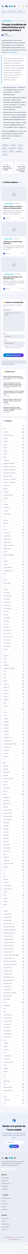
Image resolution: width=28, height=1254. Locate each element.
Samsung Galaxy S (8, 936)
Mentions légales (6, 1224)
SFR (4, 1002)
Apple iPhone (5, 1180)
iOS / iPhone (5, 1203)
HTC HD (5, 611)
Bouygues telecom (8, 495)
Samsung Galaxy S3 (8, 945)
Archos (5, 447)
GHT (4, 558)
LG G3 (5, 712)
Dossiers (5, 523)
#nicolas (20, 148)
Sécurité (4, 1206)
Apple (5, 444)
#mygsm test (12, 148)
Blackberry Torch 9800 (9, 479)
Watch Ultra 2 (6, 1081)
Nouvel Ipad (6, 851)
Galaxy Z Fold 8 (7, 542)
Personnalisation (7, 889)
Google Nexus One (8, 570)
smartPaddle (6, 1005)
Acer (4, 428)
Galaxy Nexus (7, 536)
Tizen (4, 1052)
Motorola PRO (7, 772)
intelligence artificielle (9, 668)
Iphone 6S (6, 699)
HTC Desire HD (7, 595)
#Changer (13, 145)
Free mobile (6, 532)
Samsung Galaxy (7, 920)
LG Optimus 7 (6, 737)
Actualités (5, 432)
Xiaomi (5, 1096)
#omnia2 (5, 151)
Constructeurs (7, 514)
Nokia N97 (6, 841)
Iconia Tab (6, 655)
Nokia (4, 794)
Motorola (5, 769)
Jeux (4, 703)
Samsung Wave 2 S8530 (9, 992)
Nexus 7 (5, 784)
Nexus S (5, 791)
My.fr (10, 6)
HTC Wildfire (6, 646)
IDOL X (5, 662)
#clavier (20, 145)
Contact (4, 1221)
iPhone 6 (5, 696)
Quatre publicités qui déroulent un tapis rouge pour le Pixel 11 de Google (13, 377)
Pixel (4, 895)
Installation (6, 665)
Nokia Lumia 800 (7, 813)
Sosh (4, 1040)
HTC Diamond (7, 605)
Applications (5, 1209)
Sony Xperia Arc (7, 1015)
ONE (4, 854)
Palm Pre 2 (6, 882)
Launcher (5, 706)
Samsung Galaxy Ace (8, 923)
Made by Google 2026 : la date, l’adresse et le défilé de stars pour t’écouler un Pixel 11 (12, 409)
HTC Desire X (7, 602)
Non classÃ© (6, 848)
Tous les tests (5, 1178)
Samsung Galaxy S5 (8, 951)
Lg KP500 (5, 728)
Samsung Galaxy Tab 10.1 (9, 961)
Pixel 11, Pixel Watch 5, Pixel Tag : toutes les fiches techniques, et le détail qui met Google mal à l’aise (12, 384)
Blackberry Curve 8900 (9, 469)
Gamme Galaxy (7, 548)
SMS (4, 1008)
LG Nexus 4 (6, 734)
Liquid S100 (6, 750)
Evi (4, 526)
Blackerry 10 (6, 485)
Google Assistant (7, 567)
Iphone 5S (6, 693)
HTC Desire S (6, 599)
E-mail (5, 340)
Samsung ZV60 (7, 996)
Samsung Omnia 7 (8, 974)
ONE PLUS (6, 857)
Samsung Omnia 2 (11, 10)
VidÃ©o (5, 1071)
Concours (5, 510)
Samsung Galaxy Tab (8, 958)
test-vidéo (6, 1049)
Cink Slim (5, 504)
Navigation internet (8, 778)
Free (4, 529)
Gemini (5, 551)
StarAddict (6, 1043)
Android (5, 438)
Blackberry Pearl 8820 (9, 473)
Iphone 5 (5, 690)
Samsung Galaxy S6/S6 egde (11, 955)
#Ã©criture (5, 145)
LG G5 (5, 715)
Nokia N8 (5, 825)
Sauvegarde (6, 999)
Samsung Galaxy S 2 (8, 939)
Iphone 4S (6, 687)
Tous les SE (6, 1059)
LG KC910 (5, 718)
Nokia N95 (6, 835)
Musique (5, 775)
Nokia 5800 (6, 797)
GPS (4, 573)
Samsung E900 (7, 914)
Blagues (5, 488)
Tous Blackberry (7, 1056)
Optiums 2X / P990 (8, 863)
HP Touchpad (7, 583)
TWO (4, 1065)
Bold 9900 (6, 492)
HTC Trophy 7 (7, 643)
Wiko (4, 1084)
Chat (4, 501)
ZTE (4, 1103)
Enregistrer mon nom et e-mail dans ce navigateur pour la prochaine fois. (14, 346)
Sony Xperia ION (7, 1018)
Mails (4, 762)
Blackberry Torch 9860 (9, 482)
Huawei (5, 649)
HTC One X (6, 627)
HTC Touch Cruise (8, 636)
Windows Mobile (7, 1087)
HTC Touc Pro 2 (7, 633)
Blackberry (6, 460)
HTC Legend (6, 618)
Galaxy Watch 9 (7, 539)
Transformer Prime (8, 1062)
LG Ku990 (6, 731)
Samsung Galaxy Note (9, 926)
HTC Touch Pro (7, 640)
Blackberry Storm (7, 476)
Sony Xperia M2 (7, 1021)
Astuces (5, 451)
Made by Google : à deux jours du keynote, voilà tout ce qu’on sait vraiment (12, 401)
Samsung (5, 911)
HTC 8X (5, 589)
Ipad (4, 674)
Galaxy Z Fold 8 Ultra (8, 545)
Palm (4, 876)
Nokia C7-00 (6, 803)
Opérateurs (6, 860)
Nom (5, 333)
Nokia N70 (6, 822)
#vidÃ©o (5, 154)
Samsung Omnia (7, 967)
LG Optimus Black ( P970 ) (10, 744)
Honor (5, 580)
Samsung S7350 (7, 983)
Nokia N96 (6, 838)
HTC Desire (6, 592)
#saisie (11, 151)
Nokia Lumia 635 (7, 810)
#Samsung (18, 151)
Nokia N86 (6, 829)
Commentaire (7, 309)
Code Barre (6, 507)
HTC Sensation (7, 630)
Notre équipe (5, 1218)
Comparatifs (5, 1189)
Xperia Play (6, 1100)
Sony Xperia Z (7, 1037)
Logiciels (5, 753)
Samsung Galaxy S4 (8, 948)
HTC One (5, 624)
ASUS (4, 454)
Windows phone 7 (8, 1090)
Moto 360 (5, 766)
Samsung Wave (7, 989)
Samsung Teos (7, 986)
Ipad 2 (5, 677)
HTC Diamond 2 (7, 608)
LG (4, 709)
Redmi (5, 904)
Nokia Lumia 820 (7, 816)
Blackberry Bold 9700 (9, 463)
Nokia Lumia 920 (7, 819)
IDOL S (5, 658)
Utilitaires (5, 1068)
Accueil (3, 10)
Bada (4, 457)
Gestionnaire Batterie (8, 555)
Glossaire (5, 561)
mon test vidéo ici (12, 52)
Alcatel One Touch (8, 435)
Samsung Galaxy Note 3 (9, 933)
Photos (5, 892)
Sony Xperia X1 (7, 1030)
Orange (5, 866)
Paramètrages (7, 885)
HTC (4, 586)
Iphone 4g (6, 684)
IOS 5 (4, 671)
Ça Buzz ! (5, 498)
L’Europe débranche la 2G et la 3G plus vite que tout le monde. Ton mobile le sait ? (13, 393)
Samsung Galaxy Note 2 (9, 929)
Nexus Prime (6, 788)
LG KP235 (5, 725)
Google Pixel (5, 1186)
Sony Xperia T (7, 1027)
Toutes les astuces (6, 1198)
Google (5, 564)
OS (4, 870)
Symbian (5, 1046)
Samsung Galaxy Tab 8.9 (9, 964)
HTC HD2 (5, 614)
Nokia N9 (5, 832)
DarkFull (5, 520)
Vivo (4, 1074)
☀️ (23, 6)
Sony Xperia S (7, 1024)
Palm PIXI (5, 879)
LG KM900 (6, 722)
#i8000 (4, 148)
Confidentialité (5, 1227)
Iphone (5, 681)
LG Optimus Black (7, 740)
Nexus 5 (5, 781)
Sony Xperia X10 (7, 1033)
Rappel (5, 898)
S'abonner (14, 1146)
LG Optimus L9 (7, 747)
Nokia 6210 (6, 800)
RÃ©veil (5, 901)
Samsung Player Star (8, 980)
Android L (5, 441)
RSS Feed (4, 1229)
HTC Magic (6, 621)
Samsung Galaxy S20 (8, 942)
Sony (4, 1011)
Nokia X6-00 (6, 844)
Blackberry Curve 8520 (9, 466)
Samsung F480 (7, 917)
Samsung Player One (8, 977)
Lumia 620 (6, 756)
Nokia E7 (5, 807)
